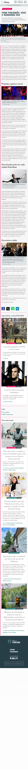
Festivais (17, 468)
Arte (6, 523)
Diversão (7, 401)
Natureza (5, 525)
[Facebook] (11, 658)
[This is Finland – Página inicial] (5, 1)
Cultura (13, 468)
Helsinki (4, 581)
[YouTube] (15, 658)
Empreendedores (11, 523)
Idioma (20, 2)
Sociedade (13, 632)
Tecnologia (9, 470)
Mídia (18, 630)
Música (6, 358)
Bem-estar (7, 579)
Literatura (9, 581)
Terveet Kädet (6, 412)
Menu (25, 2)
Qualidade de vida (7, 632)
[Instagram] (17, 658)
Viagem (14, 470)
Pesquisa (22, 630)
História (21, 468)
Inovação (5, 470)
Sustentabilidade (11, 525)
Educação (7, 630)
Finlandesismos (19, 523)
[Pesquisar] (15, 2)
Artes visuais (8, 468)
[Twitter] (13, 658)
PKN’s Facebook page (8, 414)
